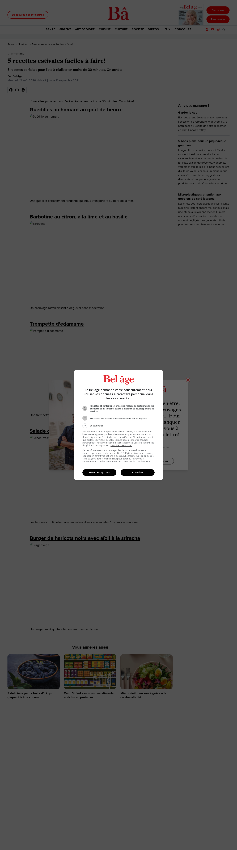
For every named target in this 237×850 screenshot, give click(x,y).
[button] (118, 425)
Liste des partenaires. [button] (121, 445)
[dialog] (118, 425)
